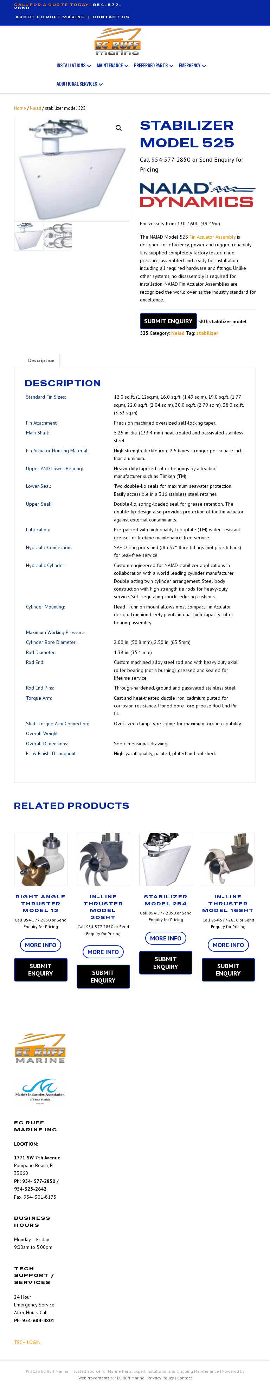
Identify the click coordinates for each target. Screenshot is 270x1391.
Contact (184, 1377)
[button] (118, 128)
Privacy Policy (161, 1377)
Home (20, 108)
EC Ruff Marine (130, 1377)
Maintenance (110, 65)
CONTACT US (111, 17)
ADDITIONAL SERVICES (77, 83)
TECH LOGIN (27, 1342)
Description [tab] (41, 360)
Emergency (189, 65)
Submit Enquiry (168, 321)
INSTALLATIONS (71, 65)
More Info (40, 945)
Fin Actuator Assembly (212, 237)
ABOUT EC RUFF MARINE (50, 17)
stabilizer (207, 333)
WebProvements (94, 1377)
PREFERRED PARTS (151, 65)
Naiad (35, 108)
